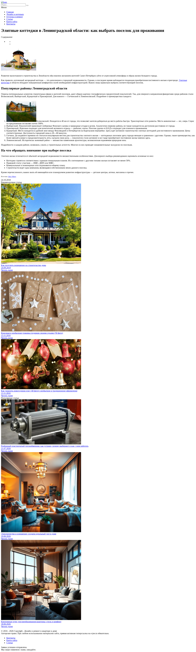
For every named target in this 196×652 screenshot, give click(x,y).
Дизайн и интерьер (15, 14)
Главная (10, 12)
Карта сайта (11, 21)
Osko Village (12, 176)
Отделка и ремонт (14, 17)
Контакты (10, 24)
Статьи (9, 19)
